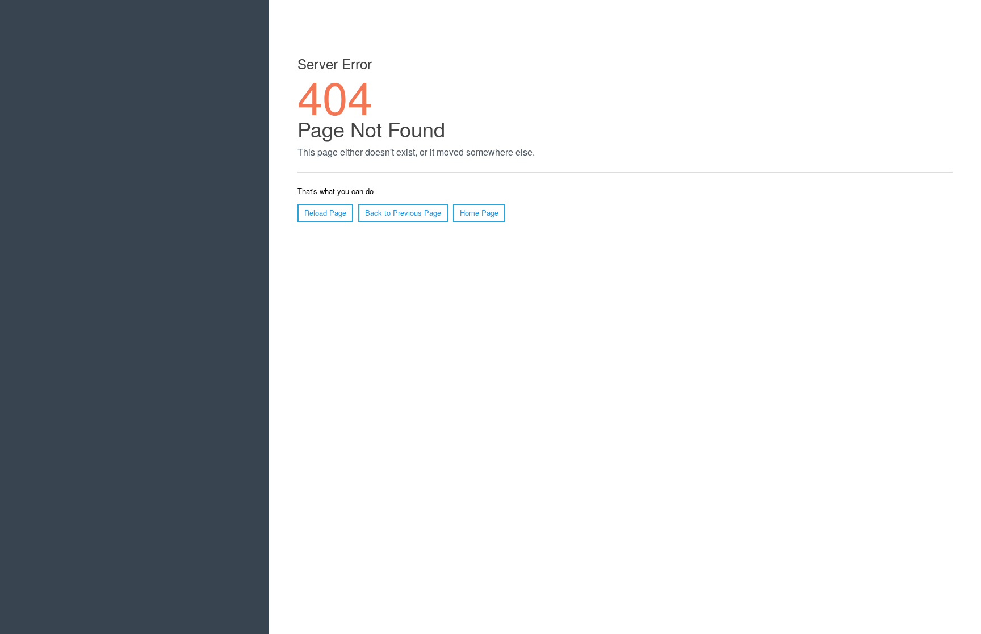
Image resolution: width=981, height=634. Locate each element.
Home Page (479, 212)
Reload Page (325, 212)
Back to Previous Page (403, 212)
